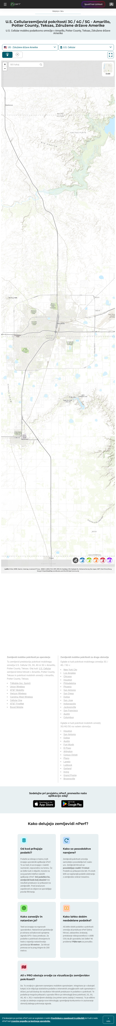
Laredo (67, 761)
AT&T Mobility (17, 690)
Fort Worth (69, 744)
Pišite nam (77, 942)
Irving (66, 772)
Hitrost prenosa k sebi (17, 55)
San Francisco (71, 710)
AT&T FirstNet (17, 703)
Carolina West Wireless (21, 697)
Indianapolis (70, 703)
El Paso (67, 748)
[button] (5, 64)
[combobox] (30, 47)
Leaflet (7, 569)
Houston (68, 680)
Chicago (68, 676)
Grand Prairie (70, 775)
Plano (66, 758)
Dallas (67, 697)
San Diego (69, 693)
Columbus (69, 717)
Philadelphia (70, 683)
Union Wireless (17, 686)
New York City (70, 669)
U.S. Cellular (45, 668)
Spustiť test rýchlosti (93, 4)
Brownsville (69, 778)
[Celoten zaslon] (110, 55)
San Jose (68, 700)
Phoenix (68, 686)
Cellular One (16, 700)
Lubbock (68, 765)
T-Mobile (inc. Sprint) (20, 683)
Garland (67, 768)
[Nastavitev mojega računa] (111, 4)
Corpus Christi (71, 755)
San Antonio (70, 690)
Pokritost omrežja (7, 55)
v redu (108, 1019)
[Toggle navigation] (5, 4)
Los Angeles (70, 673)
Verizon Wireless (18, 693)
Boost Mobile (16, 707)
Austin (67, 714)
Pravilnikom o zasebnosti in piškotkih (68, 1018)
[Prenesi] (44, 804)
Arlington (68, 751)
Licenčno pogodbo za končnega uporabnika (31, 1021)
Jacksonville (70, 707)
